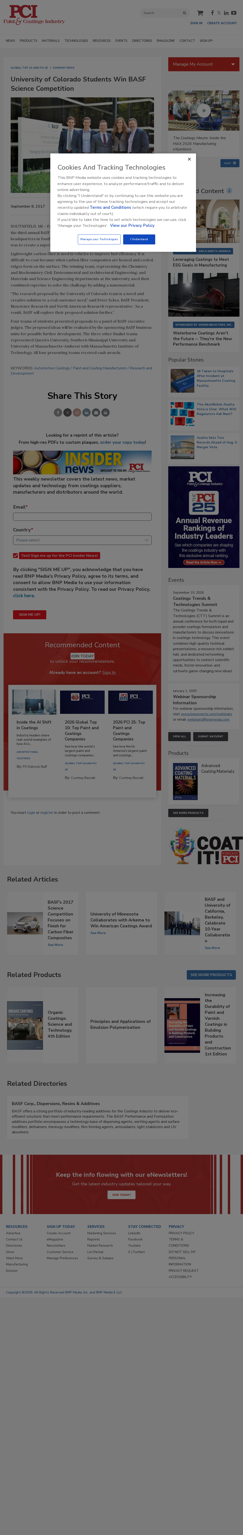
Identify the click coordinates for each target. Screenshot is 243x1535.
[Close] (189, 159)
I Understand (139, 239)
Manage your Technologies (99, 239)
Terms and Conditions (110, 207)
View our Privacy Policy (132, 225)
